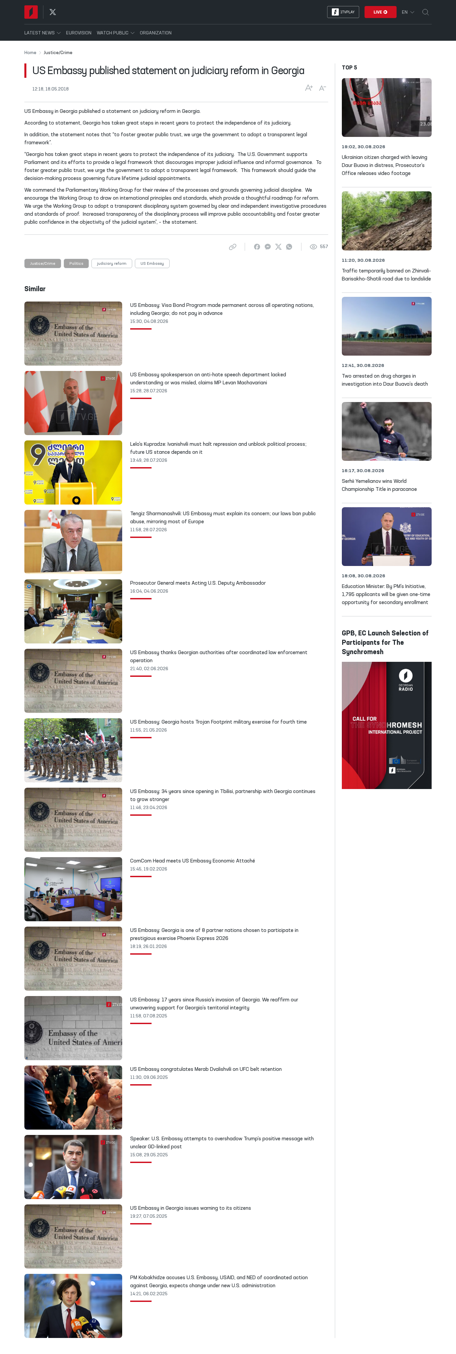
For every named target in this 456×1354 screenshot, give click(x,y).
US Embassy (152, 264)
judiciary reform (112, 264)
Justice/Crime (42, 264)
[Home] (31, 12)
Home (30, 52)
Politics (76, 264)
